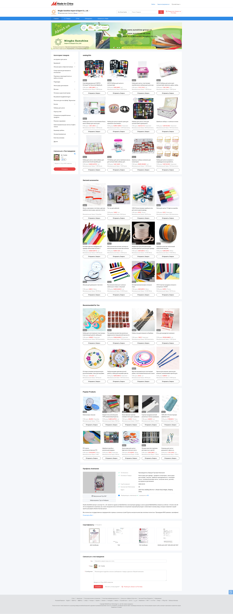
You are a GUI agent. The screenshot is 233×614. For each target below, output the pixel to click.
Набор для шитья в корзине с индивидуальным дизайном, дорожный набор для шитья (164, 161)
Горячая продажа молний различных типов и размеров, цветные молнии (150, 416)
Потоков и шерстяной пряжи (62, 93)
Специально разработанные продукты (62, 116)
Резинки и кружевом (59, 121)
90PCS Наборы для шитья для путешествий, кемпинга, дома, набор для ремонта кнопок (167, 85)
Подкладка (57, 82)
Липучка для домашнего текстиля (92, 285)
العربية (135, 600)
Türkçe (158, 600)
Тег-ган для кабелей (113, 208)
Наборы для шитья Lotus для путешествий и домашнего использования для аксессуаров (141, 123)
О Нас (77, 18)
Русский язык (123, 600)
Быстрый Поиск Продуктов (146, 598)
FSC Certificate (143, 545)
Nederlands (142, 600)
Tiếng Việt (164, 600)
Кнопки (56, 104)
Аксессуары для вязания (61, 85)
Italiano (116, 600)
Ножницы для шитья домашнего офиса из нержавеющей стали (167, 450)
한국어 (130, 600)
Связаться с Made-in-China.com (129, 598)
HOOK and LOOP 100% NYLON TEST (168, 545)
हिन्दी (148, 600)
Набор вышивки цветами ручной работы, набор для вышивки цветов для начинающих (117, 373)
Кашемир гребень (59, 130)
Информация (158, 598)
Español (98, 600)
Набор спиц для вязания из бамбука (142, 333)
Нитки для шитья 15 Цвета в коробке (167, 208)
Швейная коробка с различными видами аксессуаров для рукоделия (110, 450)
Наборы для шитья (59, 108)
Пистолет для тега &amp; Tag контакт (64, 100)
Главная (56, 18)
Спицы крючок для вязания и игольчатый (62, 71)
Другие (56, 141)
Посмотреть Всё (87, 515)
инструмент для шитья (60, 59)
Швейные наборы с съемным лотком (167, 121)
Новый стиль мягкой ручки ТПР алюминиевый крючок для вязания (110, 416)
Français (91, 600)
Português (110, 600)
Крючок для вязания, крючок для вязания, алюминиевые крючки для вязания (166, 373)
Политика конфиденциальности (110, 598)
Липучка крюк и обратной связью (63, 67)
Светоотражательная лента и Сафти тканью (64, 125)
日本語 (86, 600)
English (68, 600)
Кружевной (57, 63)
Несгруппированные (60, 134)
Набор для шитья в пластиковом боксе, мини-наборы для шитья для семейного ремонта (94, 123)
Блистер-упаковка (59, 138)
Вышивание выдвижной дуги (62, 97)
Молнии (56, 89)
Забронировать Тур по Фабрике (99, 500)
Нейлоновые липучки (89, 415)
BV (148, 495)
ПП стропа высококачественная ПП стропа (90, 450)
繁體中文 (80, 600)
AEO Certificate (94, 545)
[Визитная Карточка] (75, 153)
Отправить (98, 586)
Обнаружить (88, 18)
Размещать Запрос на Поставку (132, 586)
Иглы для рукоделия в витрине (165, 333)
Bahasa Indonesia (173, 600)
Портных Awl (57, 111)
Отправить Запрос (94, 93)
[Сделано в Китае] (62, 3)
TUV (119, 545)
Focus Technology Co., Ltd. (114, 604)
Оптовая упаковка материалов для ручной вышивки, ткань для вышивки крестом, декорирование (93, 373)
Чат (64, 159)
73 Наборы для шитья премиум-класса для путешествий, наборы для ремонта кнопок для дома (118, 161)
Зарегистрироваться (163, 4)
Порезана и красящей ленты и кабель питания (63, 77)
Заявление (79, 598)
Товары (68, 18)
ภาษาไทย (152, 600)
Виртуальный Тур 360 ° (100, 496)
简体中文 (74, 600)
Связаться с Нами (103, 18)
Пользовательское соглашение (92, 598)
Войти (153, 4)
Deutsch (104, 600)
